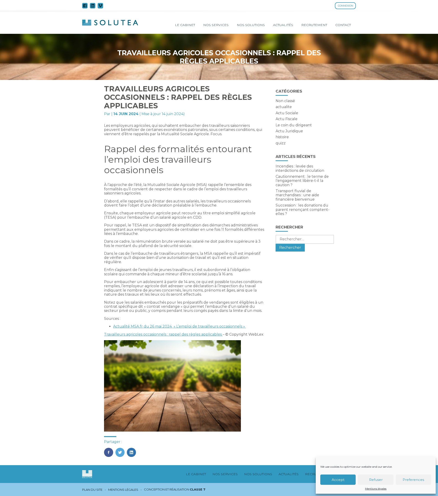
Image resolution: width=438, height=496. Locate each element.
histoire (282, 137)
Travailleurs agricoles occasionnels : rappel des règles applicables (163, 334)
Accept (338, 479)
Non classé (285, 101)
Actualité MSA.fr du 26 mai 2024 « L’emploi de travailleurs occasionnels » (179, 326)
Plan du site (92, 489)
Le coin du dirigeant (294, 125)
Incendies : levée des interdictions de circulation (300, 168)
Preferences (413, 479)
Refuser (376, 479)
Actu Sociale (287, 113)
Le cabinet (185, 25)
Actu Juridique (289, 131)
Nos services (216, 25)
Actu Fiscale (286, 119)
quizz (281, 143)
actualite (284, 107)
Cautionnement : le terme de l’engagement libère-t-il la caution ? (302, 180)
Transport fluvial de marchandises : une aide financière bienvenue (297, 195)
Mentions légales (375, 488)
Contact (343, 25)
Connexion (345, 5)
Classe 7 (197, 489)
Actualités (283, 25)
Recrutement (314, 25)
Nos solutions (251, 25)
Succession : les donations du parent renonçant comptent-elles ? (302, 209)
